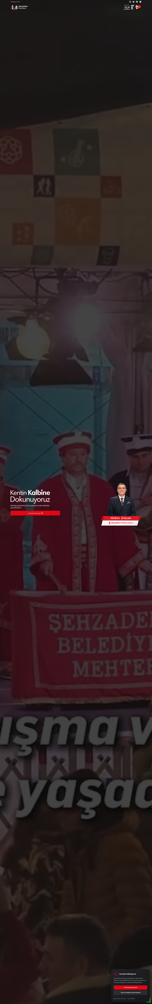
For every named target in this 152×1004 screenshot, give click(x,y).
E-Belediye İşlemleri (34, 513)
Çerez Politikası (131, 998)
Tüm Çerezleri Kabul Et (130, 987)
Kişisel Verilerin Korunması (120, 998)
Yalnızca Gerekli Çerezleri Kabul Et (130, 992)
